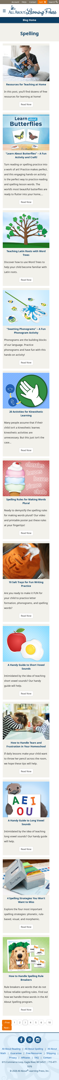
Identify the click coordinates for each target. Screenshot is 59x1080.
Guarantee (16, 1053)
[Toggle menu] (4, 11)
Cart (41, 2)
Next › (7, 1027)
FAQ (37, 1057)
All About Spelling (34, 1048)
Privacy (13, 1057)
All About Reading (11, 1048)
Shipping (51, 1053)
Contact (32, 2)
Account (15, 2)
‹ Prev (7, 1022)
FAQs (24, 2)
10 (49, 1022)
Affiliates (25, 1057)
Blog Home (29, 20)
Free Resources (34, 1053)
